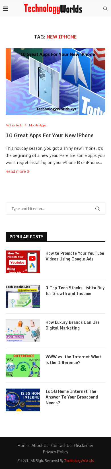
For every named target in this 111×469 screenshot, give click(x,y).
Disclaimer (83, 445)
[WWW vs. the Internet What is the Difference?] (23, 365)
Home (23, 445)
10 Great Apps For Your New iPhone (50, 135)
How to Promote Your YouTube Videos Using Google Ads (75, 256)
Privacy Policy (55, 451)
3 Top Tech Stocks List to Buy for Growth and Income (75, 290)
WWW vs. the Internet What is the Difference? (73, 359)
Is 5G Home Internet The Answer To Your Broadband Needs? (72, 397)
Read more (16, 171)
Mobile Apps (37, 125)
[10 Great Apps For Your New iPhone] (55, 81)
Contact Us (61, 445)
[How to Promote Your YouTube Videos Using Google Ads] (23, 261)
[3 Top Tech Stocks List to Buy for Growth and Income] (23, 296)
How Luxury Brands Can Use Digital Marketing (73, 325)
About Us (40, 445)
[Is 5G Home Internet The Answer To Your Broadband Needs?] (23, 400)
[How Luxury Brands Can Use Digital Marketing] (23, 331)
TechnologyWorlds (79, 460)
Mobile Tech (14, 125)
